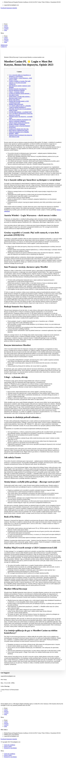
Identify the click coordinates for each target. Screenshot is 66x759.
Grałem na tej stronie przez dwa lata (18, 129)
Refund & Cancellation (10, 748)
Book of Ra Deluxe (14, 99)
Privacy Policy (8, 746)
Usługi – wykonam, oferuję (16, 92)
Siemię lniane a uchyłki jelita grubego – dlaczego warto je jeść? (19, 97)
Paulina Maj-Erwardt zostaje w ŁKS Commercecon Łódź (19, 101)
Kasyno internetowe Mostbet (17, 90)
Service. (6, 27)
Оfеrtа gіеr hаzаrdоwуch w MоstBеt (19, 132)
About (6, 25)
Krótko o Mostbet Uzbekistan (17, 124)
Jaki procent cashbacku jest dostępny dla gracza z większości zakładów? (20, 120)
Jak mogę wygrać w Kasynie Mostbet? (19, 126)
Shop (5, 30)
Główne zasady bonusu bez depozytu (19, 122)
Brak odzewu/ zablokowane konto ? (19, 130)
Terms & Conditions (9, 745)
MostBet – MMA (13, 133)
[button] (33, 33)
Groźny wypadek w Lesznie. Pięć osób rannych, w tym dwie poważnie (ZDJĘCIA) (19, 82)
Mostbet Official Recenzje (16, 104)
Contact (6, 28)
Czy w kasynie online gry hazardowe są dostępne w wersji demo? (20, 75)
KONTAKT (12, 127)
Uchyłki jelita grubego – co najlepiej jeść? (20, 112)
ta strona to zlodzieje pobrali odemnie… (20, 93)
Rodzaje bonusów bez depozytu (17, 89)
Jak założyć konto (14, 95)
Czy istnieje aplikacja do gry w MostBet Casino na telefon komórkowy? (20, 106)
